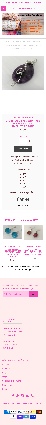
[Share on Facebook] (18, 200)
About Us (6, 368)
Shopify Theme (8, 404)
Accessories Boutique (19, 360)
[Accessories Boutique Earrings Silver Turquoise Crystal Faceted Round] (12, 238)
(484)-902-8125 (9, 335)
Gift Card (6, 364)
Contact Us (7, 385)
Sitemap (6, 389)
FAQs (4, 376)
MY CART (28, 8)
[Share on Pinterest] (27, 200)
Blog (4, 372)
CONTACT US (23, 205)
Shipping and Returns (11, 381)
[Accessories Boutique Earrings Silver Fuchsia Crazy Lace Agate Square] (33, 239)
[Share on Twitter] (22, 200)
